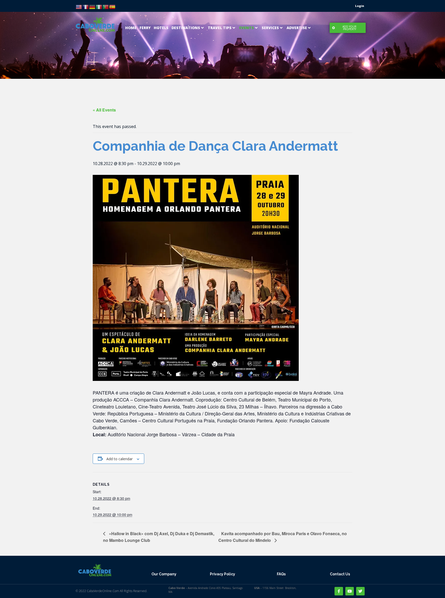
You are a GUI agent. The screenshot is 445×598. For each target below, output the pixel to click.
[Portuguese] (105, 6)
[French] (85, 6)
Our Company (163, 574)
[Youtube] (349, 591)
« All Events (104, 110)
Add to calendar (119, 458)
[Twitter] (360, 591)
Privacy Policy (222, 574)
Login (359, 6)
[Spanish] (112, 6)
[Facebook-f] (339, 591)
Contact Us (340, 574)
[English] (79, 6)
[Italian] (99, 6)
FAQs (281, 574)
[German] (92, 6)
